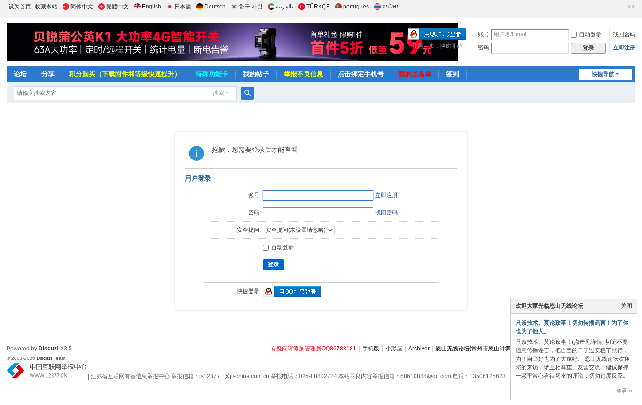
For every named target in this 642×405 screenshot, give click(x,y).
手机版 (370, 348)
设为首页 (19, 6)
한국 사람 (251, 6)
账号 (483, 34)
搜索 (218, 93)
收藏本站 (46, 6)
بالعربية (284, 6)
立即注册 (624, 47)
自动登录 (590, 34)
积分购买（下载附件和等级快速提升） (125, 74)
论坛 (20, 74)
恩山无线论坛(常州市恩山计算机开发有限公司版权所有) (505, 348)
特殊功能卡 (212, 74)
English (151, 6)
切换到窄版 (631, 6)
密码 (483, 47)
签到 (452, 74)
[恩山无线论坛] (179, 42)
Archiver (419, 348)
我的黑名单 (415, 74)
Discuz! (49, 348)
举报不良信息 (303, 74)
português (356, 6)
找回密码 (624, 34)
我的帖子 (256, 74)
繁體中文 (117, 6)
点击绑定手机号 (361, 74)
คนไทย (390, 6)
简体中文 (81, 6)
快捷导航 (603, 74)
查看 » (624, 391)
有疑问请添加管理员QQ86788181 (313, 348)
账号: (254, 195)
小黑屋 (393, 348)
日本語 (182, 6)
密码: (254, 212)
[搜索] (247, 93)
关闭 (626, 305)
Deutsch (215, 6)
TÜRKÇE (318, 6)
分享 (48, 74)
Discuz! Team (51, 358)
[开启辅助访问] (622, 6)
